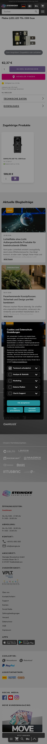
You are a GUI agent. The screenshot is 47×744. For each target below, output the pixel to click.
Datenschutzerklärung (19, 362)
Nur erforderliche (15, 409)
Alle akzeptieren (23, 403)
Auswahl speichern (32, 409)
